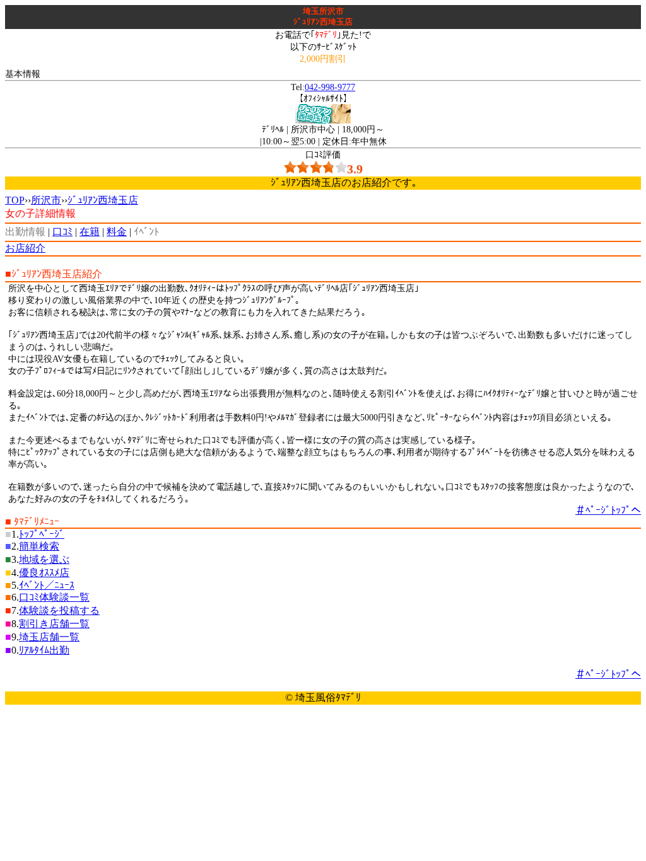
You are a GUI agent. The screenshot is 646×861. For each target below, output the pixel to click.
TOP (15, 200)
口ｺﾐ (62, 231)
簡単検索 (39, 546)
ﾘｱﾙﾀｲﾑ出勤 (44, 650)
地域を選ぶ (44, 559)
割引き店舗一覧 (54, 623)
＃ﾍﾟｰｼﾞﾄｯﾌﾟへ (608, 510)
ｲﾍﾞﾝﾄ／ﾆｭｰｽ (46, 585)
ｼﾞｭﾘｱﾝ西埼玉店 (103, 200)
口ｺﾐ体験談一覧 (54, 597)
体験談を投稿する (59, 610)
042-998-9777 (330, 87)
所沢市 (46, 200)
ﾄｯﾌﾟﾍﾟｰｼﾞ (41, 534)
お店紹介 (25, 248)
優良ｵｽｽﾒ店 (44, 572)
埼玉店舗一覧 (49, 637)
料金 (117, 231)
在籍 (89, 231)
